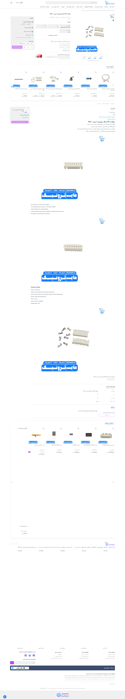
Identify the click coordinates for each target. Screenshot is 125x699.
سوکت (99, 131)
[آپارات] (25, 655)
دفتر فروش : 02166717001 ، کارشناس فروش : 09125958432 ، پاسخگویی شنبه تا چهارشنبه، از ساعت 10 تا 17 (93, 547)
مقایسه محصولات (58, 656)
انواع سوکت (98, 10)
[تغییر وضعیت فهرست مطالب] (114, 114)
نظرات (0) (99, 103)
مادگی (28, 43)
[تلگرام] (29, 655)
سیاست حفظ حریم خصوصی (56, 658)
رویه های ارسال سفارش (110, 658)
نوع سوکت (31, 41)
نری (31, 43)
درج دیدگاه (107, 415)
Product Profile (111, 119)
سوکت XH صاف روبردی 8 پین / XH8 (106, 117)
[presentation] (113, 85)
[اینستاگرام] (33, 655)
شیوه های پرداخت (111, 656)
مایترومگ (60, 654)
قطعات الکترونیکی (109, 10)
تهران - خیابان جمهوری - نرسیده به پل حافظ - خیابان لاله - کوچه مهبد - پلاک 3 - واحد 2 (53, 547)
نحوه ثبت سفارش (111, 654)
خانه (114, 10)
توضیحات (112, 103)
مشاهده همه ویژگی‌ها (53, 35)
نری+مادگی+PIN (22, 43)
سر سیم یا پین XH (66, 50)
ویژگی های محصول (105, 103)
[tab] (112, 103)
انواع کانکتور (103, 10)
